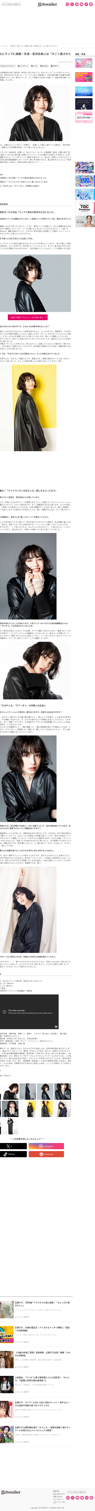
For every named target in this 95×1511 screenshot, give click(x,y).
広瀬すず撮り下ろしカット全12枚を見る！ (28, 317)
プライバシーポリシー (59, 1502)
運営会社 (56, 1491)
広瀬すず (55, 66)
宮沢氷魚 (45, 66)
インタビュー (24, 66)
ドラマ (35, 66)
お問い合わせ (57, 1496)
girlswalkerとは (59, 1494)
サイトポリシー (58, 1499)
